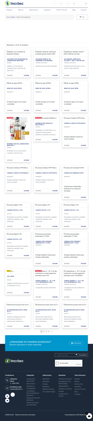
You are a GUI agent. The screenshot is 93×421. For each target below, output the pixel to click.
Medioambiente (64, 386)
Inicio (8, 17)
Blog (73, 10)
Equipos (9, 10)
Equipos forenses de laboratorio (33, 399)
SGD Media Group (82, 415)
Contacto (83, 10)
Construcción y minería (63, 395)
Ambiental (46, 381)
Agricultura (46, 379)
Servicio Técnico (61, 10)
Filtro (83, 17)
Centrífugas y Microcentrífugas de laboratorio (33, 393)
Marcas (20, 10)
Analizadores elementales (31, 380)
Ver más (9, 75)
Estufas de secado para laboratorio (32, 404)
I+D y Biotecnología (49, 391)
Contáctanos (77, 343)
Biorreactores (31, 383)
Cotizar (26, 75)
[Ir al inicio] (14, 3)
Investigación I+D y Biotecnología (65, 382)
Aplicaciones (33, 10)
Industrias (47, 10)
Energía (45, 384)
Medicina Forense (48, 389)
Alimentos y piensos (65, 379)
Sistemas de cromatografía (31, 387)
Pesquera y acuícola (65, 389)
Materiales (46, 386)
